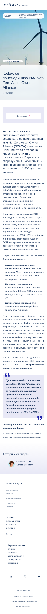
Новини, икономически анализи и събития (13, 522)
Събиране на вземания (11, 505)
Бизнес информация (13, 498)
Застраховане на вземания (12, 491)
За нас (9, 534)
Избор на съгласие (23, 606)
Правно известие (23, 590)
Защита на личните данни (24, 596)
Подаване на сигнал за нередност (23, 601)
